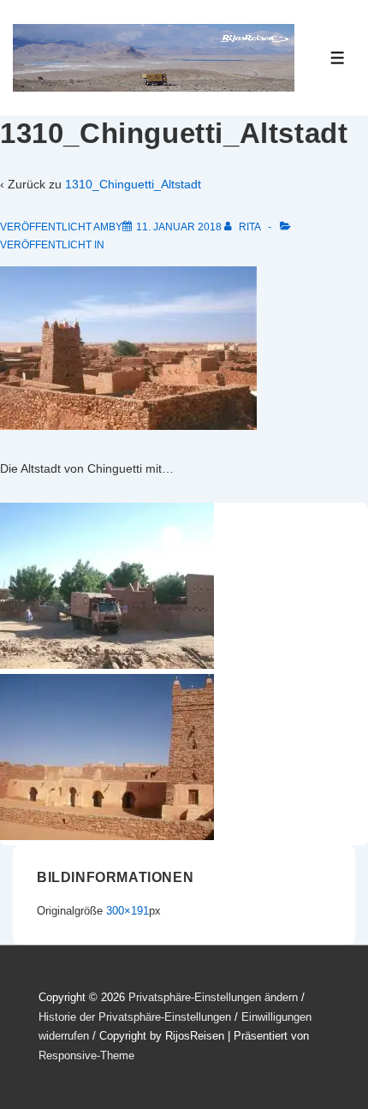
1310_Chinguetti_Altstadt (133, 184)
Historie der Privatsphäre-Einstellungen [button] (135, 1017)
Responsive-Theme (86, 1055)
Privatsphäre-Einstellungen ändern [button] (213, 997)
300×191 (127, 910)
